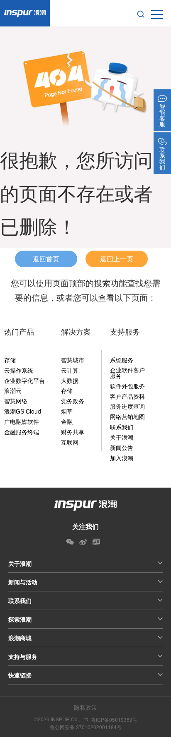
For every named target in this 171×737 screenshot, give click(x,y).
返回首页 (46, 258)
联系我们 (121, 427)
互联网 (69, 442)
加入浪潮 (121, 458)
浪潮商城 (20, 638)
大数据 (69, 380)
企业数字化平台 (24, 380)
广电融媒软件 (21, 421)
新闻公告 (121, 447)
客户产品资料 (127, 396)
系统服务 (121, 360)
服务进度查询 (127, 406)
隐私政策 (85, 707)
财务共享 (72, 432)
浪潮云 (13, 390)
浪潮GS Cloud (22, 411)
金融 (67, 421)
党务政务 (72, 401)
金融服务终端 (21, 432)
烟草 (67, 411)
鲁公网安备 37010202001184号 (86, 726)
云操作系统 (18, 370)
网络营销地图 (127, 416)
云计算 (69, 370)
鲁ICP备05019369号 (114, 719)
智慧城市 (72, 360)
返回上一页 (116, 258)
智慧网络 (15, 401)
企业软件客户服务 (127, 372)
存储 (10, 360)
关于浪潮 (121, 437)
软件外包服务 (127, 386)
